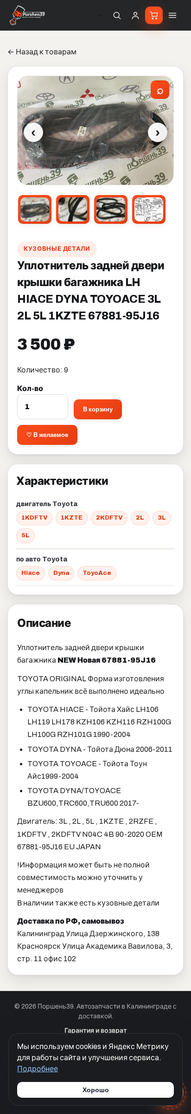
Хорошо (96, 1090)
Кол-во (30, 388)
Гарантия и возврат (95, 1030)
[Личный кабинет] (135, 15)
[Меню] (172, 15)
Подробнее (37, 1069)
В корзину (98, 409)
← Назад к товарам (41, 52)
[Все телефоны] (100, 15)
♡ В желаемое (47, 434)
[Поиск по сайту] (117, 15)
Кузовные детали (57, 249)
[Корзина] (154, 15)
